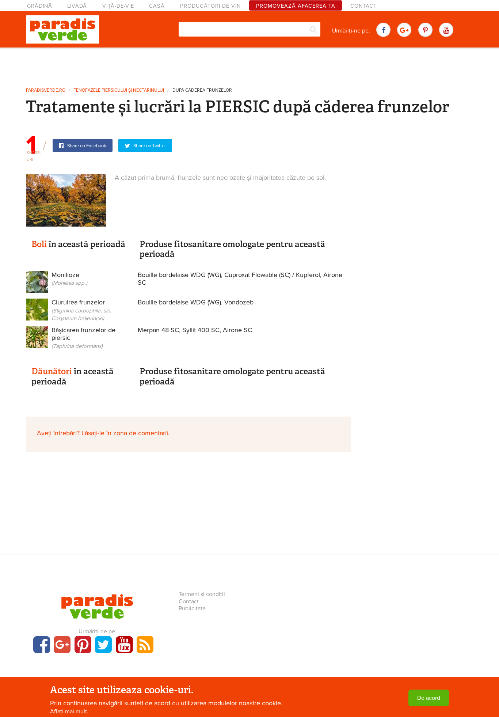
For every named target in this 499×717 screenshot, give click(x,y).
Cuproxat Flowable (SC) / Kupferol (272, 275)
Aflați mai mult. (69, 711)
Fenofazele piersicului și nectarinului (118, 90)
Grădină (39, 6)
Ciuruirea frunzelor (81, 310)
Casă (157, 6)
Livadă (77, 6)
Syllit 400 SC (201, 330)
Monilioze (69, 279)
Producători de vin (210, 6)
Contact (363, 6)
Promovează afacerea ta (295, 6)
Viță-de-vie (118, 6)
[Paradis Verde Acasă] (62, 29)
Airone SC (237, 330)
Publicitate (192, 608)
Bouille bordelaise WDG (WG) (179, 275)
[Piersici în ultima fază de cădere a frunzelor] (66, 200)
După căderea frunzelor (202, 90)
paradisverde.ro (45, 90)
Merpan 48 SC (158, 330)
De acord (428, 698)
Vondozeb (239, 302)
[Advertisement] (249, 65)
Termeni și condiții (202, 594)
